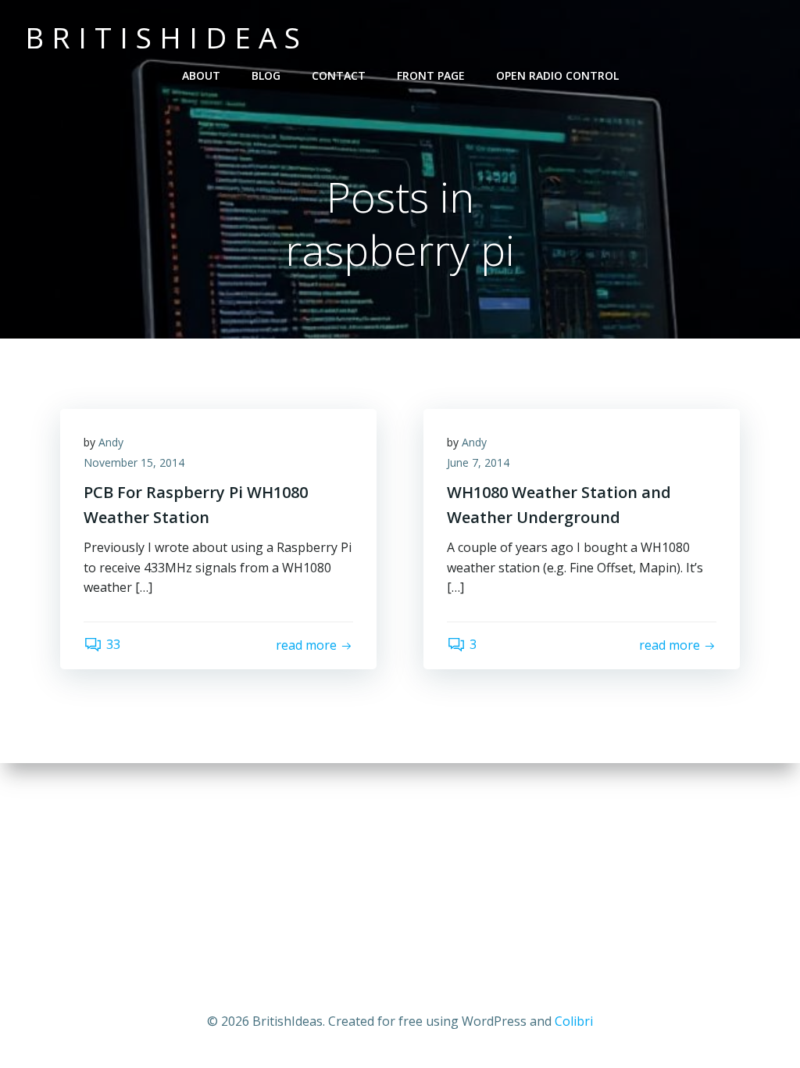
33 (113, 644)
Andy (110, 442)
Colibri (574, 1021)
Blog (266, 75)
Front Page (431, 75)
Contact (339, 75)
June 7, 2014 (478, 462)
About (201, 75)
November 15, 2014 (134, 462)
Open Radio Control (557, 75)
